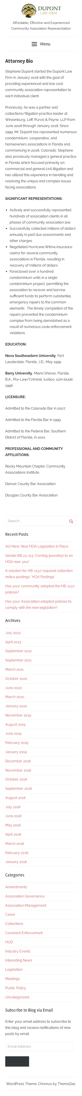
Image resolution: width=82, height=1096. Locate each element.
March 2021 (14, 669)
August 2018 (15, 798)
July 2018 (12, 807)
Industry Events (17, 951)
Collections (14, 924)
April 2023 (13, 642)
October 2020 (16, 679)
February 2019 (16, 743)
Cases (10, 914)
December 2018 (18, 761)
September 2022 (18, 651)
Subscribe (17, 1061)
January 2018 (16, 862)
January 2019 (16, 752)
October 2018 (16, 779)
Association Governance (24, 896)
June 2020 (13, 688)
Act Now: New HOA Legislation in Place (36, 546)
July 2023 (13, 633)
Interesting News (18, 960)
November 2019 (18, 715)
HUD (9, 942)
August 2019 (15, 724)
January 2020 (16, 706)
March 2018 (14, 844)
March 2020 (14, 697)
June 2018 (13, 816)
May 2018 (13, 825)
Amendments (16, 887)
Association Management (25, 905)
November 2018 (18, 770)
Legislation (14, 969)
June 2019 (13, 733)
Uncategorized (17, 997)
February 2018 (16, 853)
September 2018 (18, 788)
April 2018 (13, 834)
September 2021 (18, 660)
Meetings (12, 979)
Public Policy (15, 988)
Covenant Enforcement (24, 933)
